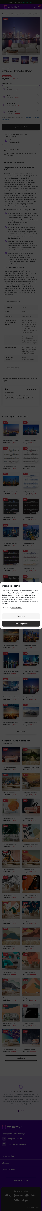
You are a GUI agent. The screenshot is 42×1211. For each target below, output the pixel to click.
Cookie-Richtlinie (16, 608)
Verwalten (21, 616)
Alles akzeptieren (21, 624)
